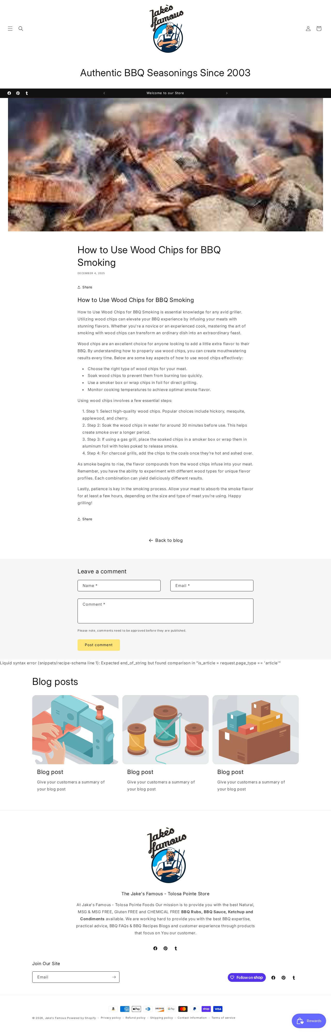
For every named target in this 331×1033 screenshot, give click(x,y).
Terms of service (223, 1017)
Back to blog (169, 540)
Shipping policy (161, 1017)
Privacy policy (111, 1017)
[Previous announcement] (104, 93)
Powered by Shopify (81, 1018)
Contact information (192, 1017)
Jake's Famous (55, 1018)
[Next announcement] (226, 93)
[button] (10, 28)
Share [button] (87, 287)
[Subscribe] (114, 977)
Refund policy (135, 1017)
